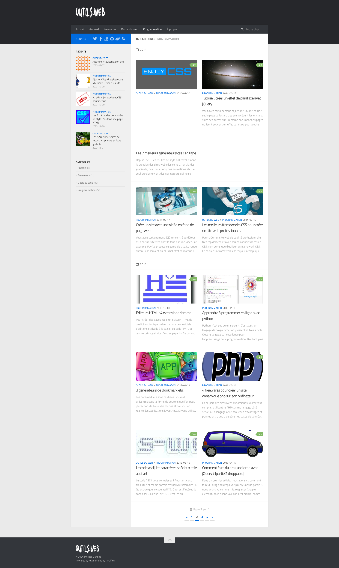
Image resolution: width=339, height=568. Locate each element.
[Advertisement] (166, 123)
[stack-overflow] (106, 39)
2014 (143, 49)
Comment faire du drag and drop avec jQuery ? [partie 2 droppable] (230, 470)
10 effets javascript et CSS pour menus (107, 99)
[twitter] (95, 39)
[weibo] (117, 39)
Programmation (152, 29)
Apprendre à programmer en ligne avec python (231, 316)
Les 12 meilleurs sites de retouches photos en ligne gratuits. (107, 140)
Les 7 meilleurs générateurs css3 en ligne (166, 153)
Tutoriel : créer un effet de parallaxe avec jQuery (231, 101)
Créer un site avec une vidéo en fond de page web (165, 228)
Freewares (110, 29)
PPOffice (110, 560)
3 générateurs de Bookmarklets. (159, 390)
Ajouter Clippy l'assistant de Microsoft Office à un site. (108, 81)
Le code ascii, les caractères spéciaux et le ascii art (166, 470)
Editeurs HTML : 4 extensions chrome (163, 313)
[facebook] (101, 39)
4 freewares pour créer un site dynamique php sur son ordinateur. (228, 393)
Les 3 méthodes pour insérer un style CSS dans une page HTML (108, 118)
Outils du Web (129, 29)
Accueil (80, 29)
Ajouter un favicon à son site (108, 62)
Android (94, 29)
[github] (112, 39)
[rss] (123, 39)
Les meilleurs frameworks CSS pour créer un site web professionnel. (232, 228)
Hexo (91, 560)
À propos (172, 29)
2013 (143, 264)
